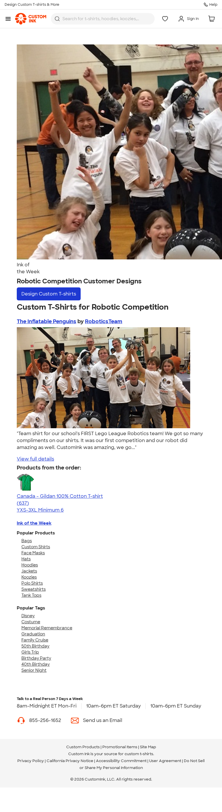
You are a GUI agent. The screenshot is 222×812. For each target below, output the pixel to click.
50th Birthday (35, 646)
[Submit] (57, 19)
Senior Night (34, 670)
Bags (26, 540)
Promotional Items (119, 746)
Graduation (33, 634)
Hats (26, 559)
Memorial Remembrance (46, 627)
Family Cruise (34, 640)
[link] (30, 19)
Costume (30, 621)
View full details (35, 459)
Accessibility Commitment (121, 760)
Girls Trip (30, 652)
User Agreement (165, 760)
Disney (28, 615)
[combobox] (103, 19)
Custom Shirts (35, 546)
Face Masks (33, 552)
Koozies (29, 577)
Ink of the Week (34, 523)
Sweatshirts (33, 589)
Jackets (29, 571)
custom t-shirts (139, 753)
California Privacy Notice (70, 760)
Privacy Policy (30, 760)
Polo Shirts (32, 583)
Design (48, 294)
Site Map (148, 746)
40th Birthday (35, 664)
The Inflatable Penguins (46, 321)
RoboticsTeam (103, 321)
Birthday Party (36, 658)
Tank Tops (31, 595)
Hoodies (29, 565)
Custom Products (83, 746)
